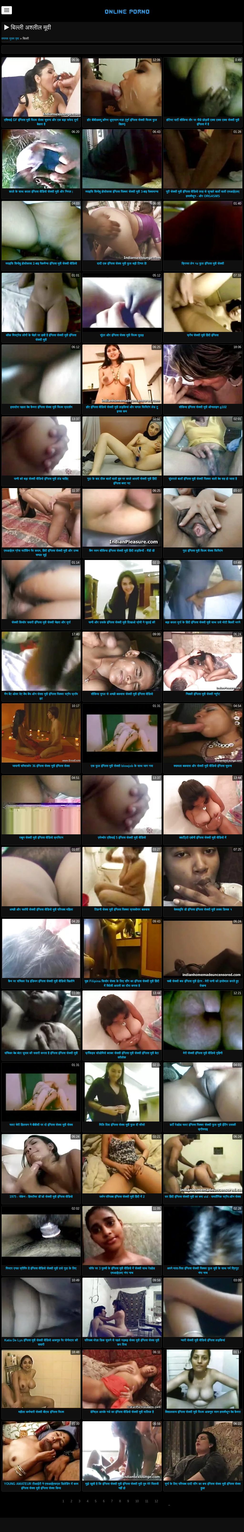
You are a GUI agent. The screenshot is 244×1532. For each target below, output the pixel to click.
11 (146, 1501)
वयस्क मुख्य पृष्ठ (10, 38)
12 (156, 1501)
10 (137, 1501)
